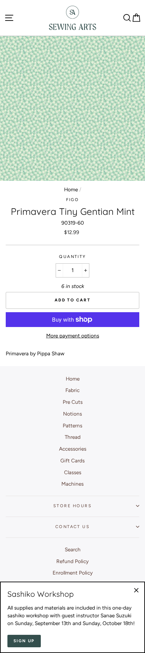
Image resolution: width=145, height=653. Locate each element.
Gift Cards (72, 460)
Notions (72, 414)
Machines (72, 484)
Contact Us (72, 526)
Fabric (72, 390)
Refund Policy (72, 561)
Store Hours (72, 505)
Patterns (72, 425)
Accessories (72, 449)
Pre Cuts (73, 402)
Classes (72, 472)
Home (71, 189)
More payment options (72, 335)
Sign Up (24, 641)
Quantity (72, 256)
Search (73, 549)
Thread (73, 437)
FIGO (72, 199)
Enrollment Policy (73, 572)
